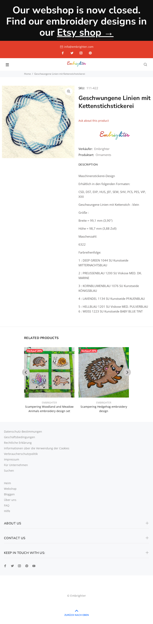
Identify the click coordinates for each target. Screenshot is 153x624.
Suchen (9, 470)
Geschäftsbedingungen (19, 437)
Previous (26, 372)
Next (127, 372)
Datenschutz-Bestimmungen (23, 431)
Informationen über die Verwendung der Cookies (36, 448)
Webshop (10, 489)
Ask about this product (93, 120)
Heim (7, 483)
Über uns (10, 500)
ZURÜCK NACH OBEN (76, 615)
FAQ (6, 505)
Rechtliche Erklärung (18, 443)
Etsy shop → (85, 32)
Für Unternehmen (16, 465)
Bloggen (9, 494)
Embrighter (102, 149)
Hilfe (7, 511)
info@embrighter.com (78, 47)
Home (27, 73)
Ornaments (103, 155)
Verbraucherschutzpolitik (21, 454)
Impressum (11, 459)
